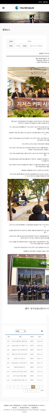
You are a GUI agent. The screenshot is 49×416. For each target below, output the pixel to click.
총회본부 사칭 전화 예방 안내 (20, 350)
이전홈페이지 (34, 408)
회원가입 (45, 2)
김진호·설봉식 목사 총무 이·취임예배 (21, 345)
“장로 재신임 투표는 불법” (20, 376)
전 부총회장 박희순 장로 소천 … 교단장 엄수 (23, 380)
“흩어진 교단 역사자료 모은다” (20, 354)
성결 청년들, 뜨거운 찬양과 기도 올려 (21, 363)
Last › (42, 390)
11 (34, 390)
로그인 (40, 2)
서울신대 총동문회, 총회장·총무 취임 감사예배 (23, 341)
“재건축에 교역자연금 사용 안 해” (20, 371)
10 (29, 390)
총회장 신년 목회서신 (20, 358)
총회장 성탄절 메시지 (20, 367)
